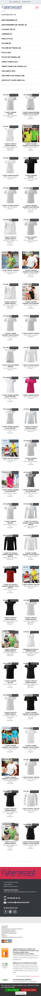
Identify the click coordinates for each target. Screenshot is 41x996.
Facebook (6, 912)
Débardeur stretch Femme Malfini (30, 650)
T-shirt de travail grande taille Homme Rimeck (30, 523)
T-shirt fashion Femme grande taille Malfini (30, 113)
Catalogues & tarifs (8, 930)
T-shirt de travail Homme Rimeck (31, 427)
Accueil (4, 11)
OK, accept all (12, 990)
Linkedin (10, 912)
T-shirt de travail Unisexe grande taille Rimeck (10, 586)
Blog (3, 934)
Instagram (15, 912)
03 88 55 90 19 (13, 898)
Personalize (20, 993)
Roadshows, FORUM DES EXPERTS (12, 929)
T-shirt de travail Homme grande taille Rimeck (10, 554)
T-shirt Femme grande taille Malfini (10, 395)
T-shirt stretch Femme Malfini (10, 144)
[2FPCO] (5, 952)
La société (5, 926)
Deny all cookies (29, 990)
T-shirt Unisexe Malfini (10, 113)
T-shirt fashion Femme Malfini (10, 365)
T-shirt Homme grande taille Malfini (30, 144)
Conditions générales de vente (12, 937)
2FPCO (15, 950)
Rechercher (10, 2)
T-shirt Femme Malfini (10, 175)
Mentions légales (34, 976)
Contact (4, 936)
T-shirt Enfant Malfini (10, 270)
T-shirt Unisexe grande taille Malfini (30, 206)
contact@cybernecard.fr (18, 902)
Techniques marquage (9, 933)
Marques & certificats (9, 931)
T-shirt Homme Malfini (10, 205)
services (4, 927)
